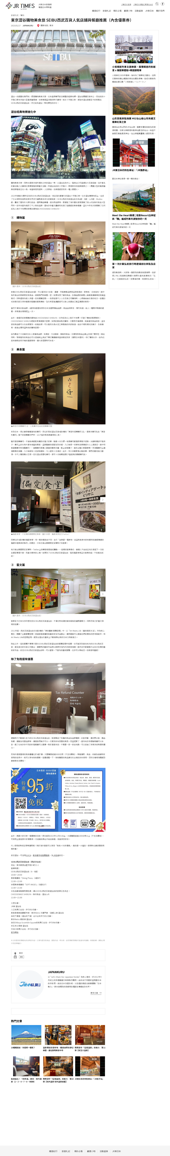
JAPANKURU (28, 25)
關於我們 (160, 10)
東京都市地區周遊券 (41, 855)
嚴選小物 (128, 10)
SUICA (28, 855)
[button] (102, 148)
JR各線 (56, 855)
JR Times (20, 6)
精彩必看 (117, 10)
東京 (51, 25)
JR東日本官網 (126, 4)
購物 (21, 957)
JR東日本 (149, 10)
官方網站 (14, 932)
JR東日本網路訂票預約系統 (143, 4)
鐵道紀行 (96, 10)
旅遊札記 (107, 10)
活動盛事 (139, 10)
